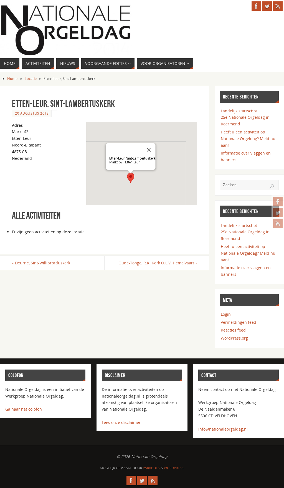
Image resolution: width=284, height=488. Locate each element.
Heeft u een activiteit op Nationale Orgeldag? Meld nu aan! (248, 138)
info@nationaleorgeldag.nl (223, 429)
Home (12, 78)
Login (226, 314)
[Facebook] (278, 201)
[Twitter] (278, 212)
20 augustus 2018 (32, 113)
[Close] (149, 149)
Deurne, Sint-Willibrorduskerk (41, 263)
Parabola (151, 468)
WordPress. (174, 468)
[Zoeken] (272, 186)
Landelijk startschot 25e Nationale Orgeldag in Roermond (245, 117)
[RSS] (278, 223)
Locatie (31, 78)
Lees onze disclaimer (121, 422)
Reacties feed (233, 330)
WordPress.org (234, 338)
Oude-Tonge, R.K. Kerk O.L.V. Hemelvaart (157, 263)
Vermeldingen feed (238, 322)
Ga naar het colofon (23, 409)
